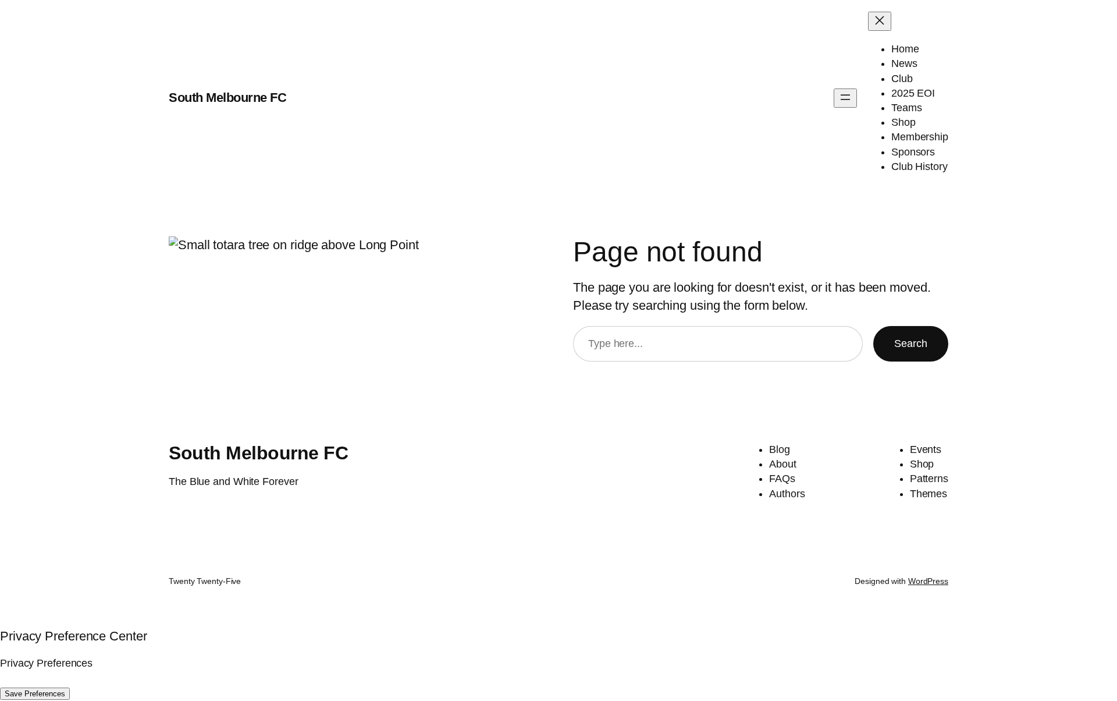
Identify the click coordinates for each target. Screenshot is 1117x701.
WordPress (928, 581)
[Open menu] (845, 98)
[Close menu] (879, 21)
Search (910, 343)
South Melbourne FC (227, 97)
